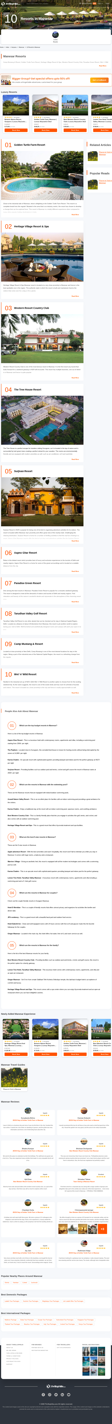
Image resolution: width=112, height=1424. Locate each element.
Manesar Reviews (10, 1102)
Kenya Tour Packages (86, 1324)
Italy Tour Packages (50, 1324)
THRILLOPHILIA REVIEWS (14, 1353)
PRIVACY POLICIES (12, 1358)
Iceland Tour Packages (67, 1324)
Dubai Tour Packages (27, 1320)
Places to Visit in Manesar (12, 1089)
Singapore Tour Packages (85, 1320)
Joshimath (34, 1282)
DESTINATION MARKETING (40, 1350)
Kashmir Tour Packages (30, 1301)
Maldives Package (10, 1320)
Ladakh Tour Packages (12, 1301)
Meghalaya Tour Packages (50, 1301)
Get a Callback (99, 80)
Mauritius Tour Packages (32, 1324)
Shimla (7, 1282)
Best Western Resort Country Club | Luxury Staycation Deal (75, 120)
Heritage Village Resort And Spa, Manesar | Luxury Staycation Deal (15, 1044)
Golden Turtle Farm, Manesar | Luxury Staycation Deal (45, 120)
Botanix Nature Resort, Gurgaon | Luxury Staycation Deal (15, 120)
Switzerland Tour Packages (65, 1320)
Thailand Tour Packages (12, 1324)
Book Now (16, 130)
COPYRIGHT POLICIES (13, 1361)
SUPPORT (9, 1364)
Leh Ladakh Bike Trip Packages (73, 1301)
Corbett (24, 1282)
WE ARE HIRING (11, 1350)
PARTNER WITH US (37, 1347)
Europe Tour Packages (45, 1320)
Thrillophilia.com (51, 1404)
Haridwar (15, 1282)
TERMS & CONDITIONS (13, 1356)
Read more (102, 66)
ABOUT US (9, 1347)
